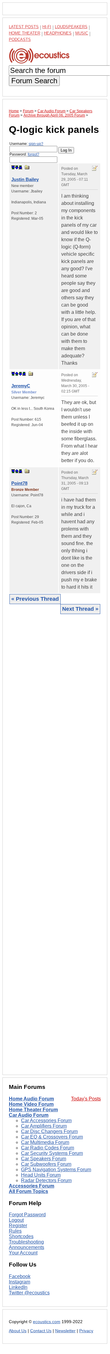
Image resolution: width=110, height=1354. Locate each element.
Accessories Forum (31, 1185)
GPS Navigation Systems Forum (56, 1169)
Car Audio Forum (28, 1115)
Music (81, 33)
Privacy (86, 1331)
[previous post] (17, 374)
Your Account (23, 1252)
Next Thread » (80, 609)
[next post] (17, 167)
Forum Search (34, 81)
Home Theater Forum (33, 1109)
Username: (26, 144)
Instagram (19, 1281)
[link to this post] (27, 167)
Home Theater (24, 33)
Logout (16, 1220)
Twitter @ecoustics (29, 1292)
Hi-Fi (46, 27)
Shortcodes (21, 1236)
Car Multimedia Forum (45, 1142)
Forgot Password (27, 1214)
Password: (24, 154)
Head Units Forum (41, 1175)
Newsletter (65, 1331)
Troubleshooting (26, 1241)
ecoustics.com (46, 1321)
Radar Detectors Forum (46, 1180)
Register (18, 1225)
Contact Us (40, 1331)
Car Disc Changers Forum (49, 1131)
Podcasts (20, 39)
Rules (15, 1231)
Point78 (19, 483)
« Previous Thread (35, 599)
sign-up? (36, 144)
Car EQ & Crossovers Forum (52, 1136)
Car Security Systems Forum (52, 1153)
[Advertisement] (55, 844)
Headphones (58, 33)
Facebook (19, 1276)
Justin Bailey (25, 179)
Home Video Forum (31, 1104)
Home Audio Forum (31, 1098)
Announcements (26, 1247)
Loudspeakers (71, 27)
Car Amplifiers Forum (44, 1126)
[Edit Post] (95, 168)
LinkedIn (18, 1287)
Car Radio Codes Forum (47, 1147)
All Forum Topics (28, 1191)
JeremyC (20, 385)
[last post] (20, 167)
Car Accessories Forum (46, 1120)
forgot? (33, 154)
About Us (18, 1331)
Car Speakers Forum (43, 1158)
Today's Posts (86, 1098)
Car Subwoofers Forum (46, 1164)
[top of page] (13, 167)
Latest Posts (24, 27)
